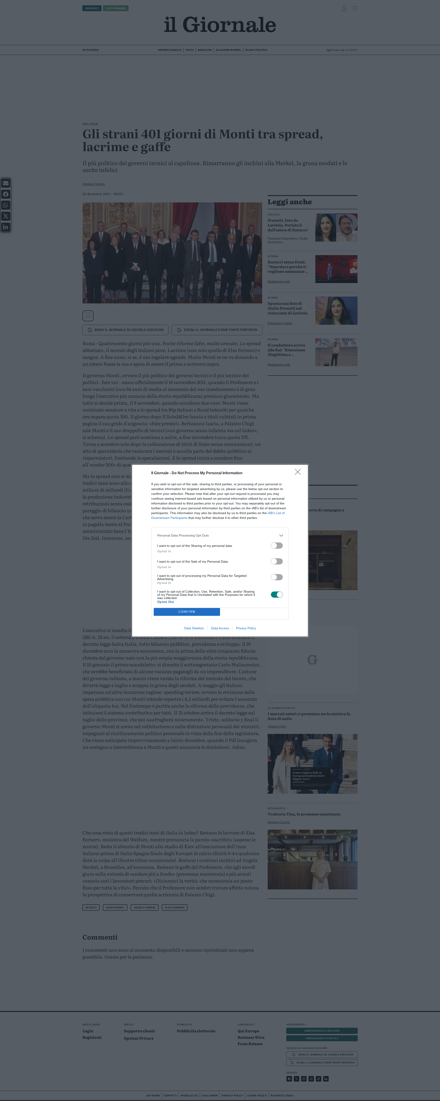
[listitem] (220, 535)
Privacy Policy (246, 628)
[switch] (277, 545)
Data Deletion (194, 628)
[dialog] (220, 550)
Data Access (220, 628)
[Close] (299, 473)
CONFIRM (187, 611)
